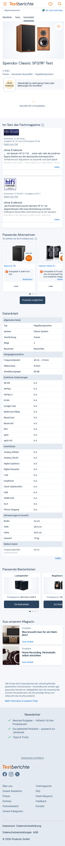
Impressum (9, 825)
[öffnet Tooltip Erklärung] (42, 125)
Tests (17, 17)
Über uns (7, 786)
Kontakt (40, 806)
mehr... (57, 167)
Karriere (7, 801)
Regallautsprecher (12, 10)
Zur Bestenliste (25, 605)
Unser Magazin (44, 796)
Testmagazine (44, 786)
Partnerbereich (11, 806)
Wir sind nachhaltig (54, 10)
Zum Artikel (27, 641)
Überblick (7, 17)
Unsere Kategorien (13, 811)
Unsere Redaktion (12, 791)
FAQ (38, 791)
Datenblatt (29, 17)
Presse (6, 796)
